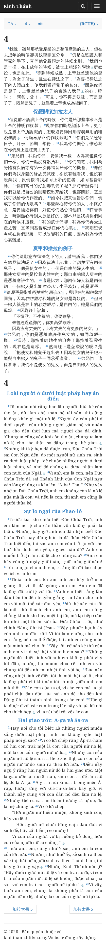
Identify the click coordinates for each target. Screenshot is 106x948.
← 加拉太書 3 (20, 909)
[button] (12, 23)
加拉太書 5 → (86, 909)
